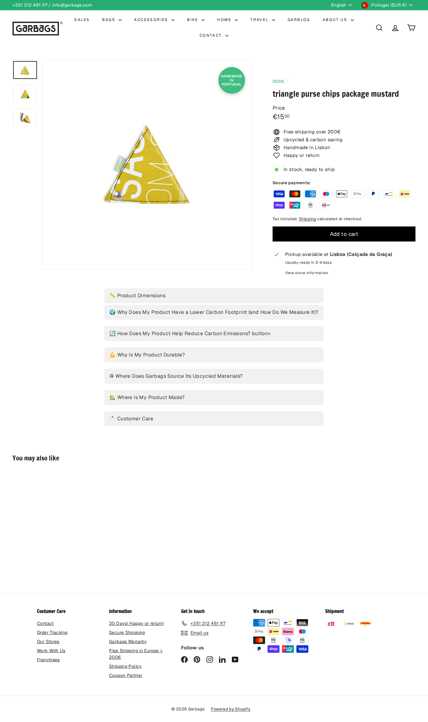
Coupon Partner (125, 675)
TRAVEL (260, 19)
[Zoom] (147, 165)
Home (279, 80)
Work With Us (51, 650)
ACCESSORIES (152, 19)
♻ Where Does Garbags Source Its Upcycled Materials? (176, 376)
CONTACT (212, 35)
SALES (82, 19)
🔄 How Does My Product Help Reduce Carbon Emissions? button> (190, 333)
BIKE (193, 19)
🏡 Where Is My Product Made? (147, 397)
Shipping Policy (125, 666)
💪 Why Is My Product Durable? (147, 354)
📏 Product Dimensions (137, 295)
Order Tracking (52, 632)
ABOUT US (336, 19)
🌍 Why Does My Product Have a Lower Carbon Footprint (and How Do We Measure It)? (214, 312)
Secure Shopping (127, 632)
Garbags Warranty (128, 641)
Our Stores (48, 641)
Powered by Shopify (230, 709)
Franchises (48, 659)
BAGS (109, 19)
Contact (45, 623)
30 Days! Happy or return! (136, 623)
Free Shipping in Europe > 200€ (136, 654)
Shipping (307, 218)
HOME (225, 19)
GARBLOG (299, 19)
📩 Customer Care (131, 418)
